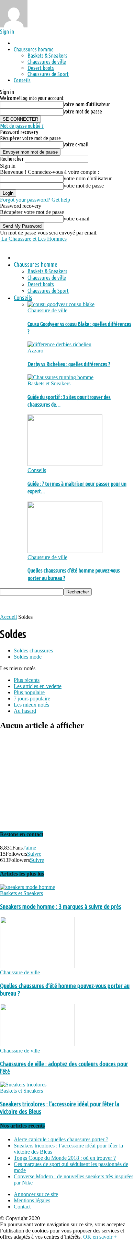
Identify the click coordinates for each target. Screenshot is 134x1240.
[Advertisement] (55, 604)
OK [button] (87, 1237)
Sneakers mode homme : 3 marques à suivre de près (60, 906)
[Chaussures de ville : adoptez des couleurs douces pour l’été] (37, 1044)
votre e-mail (76, 144)
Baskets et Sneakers (48, 383)
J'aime (29, 848)
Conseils (22, 80)
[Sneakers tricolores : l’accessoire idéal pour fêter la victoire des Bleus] (23, 1084)
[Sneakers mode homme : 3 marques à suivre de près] (27, 887)
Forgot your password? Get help (35, 200)
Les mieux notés (31, 705)
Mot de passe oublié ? (22, 126)
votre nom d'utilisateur (87, 104)
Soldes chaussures (33, 650)
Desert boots (40, 68)
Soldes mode (28, 657)
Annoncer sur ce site (36, 1194)
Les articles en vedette (38, 686)
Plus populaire (29, 692)
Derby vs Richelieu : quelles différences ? (68, 364)
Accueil (8, 617)
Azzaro (35, 350)
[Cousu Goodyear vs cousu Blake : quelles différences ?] (60, 304)
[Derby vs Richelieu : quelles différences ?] (59, 344)
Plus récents (27, 680)
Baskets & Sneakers (47, 55)
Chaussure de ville (47, 310)
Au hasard (25, 711)
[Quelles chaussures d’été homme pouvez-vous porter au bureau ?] (64, 551)
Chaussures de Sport (48, 74)
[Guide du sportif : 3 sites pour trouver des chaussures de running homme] (60, 377)
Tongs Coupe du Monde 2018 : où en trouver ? (65, 1158)
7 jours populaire (32, 698)
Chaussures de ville (46, 62)
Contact (22, 1206)
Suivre (34, 854)
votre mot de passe (83, 111)
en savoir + (105, 1237)
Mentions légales (32, 1200)
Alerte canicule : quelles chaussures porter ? (61, 1139)
